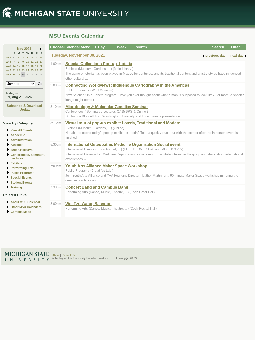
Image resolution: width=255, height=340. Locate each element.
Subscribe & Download (24, 106)
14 (14, 66)
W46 (8, 66)
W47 (8, 70)
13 (41, 61)
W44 (8, 57)
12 (36, 61)
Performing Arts (22, 168)
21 (14, 70)
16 (23, 66)
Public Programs (22, 173)
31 (14, 57)
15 (18, 66)
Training (16, 187)
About (55, 255)
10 (27, 61)
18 (32, 66)
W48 (8, 74)
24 (27, 70)
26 (36, 70)
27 (41, 70)
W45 (8, 61)
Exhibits (16, 163)
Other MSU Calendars (26, 207)
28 (14, 74)
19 (36, 66)
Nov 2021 (24, 49)
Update (25, 109)
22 (18, 70)
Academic (18, 135)
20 (41, 66)
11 (32, 61)
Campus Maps (21, 212)
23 (23, 70)
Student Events (21, 182)
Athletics (17, 145)
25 (32, 70)
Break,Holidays (22, 150)
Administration (21, 140)
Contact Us (68, 255)
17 (27, 66)
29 (18, 74)
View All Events (22, 130)
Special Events (21, 177)
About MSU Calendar (25, 202)
